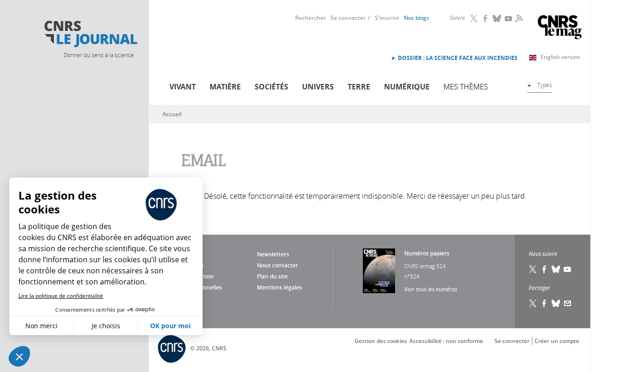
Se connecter (348, 18)
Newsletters (273, 254)
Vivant (182, 87)
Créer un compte (557, 341)
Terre (359, 87)
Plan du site (272, 276)
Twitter (474, 18)
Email (567, 303)
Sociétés (271, 87)
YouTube (508, 18)
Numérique (407, 87)
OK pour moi (170, 325)
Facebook (485, 18)
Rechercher (310, 18)
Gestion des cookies (381, 341)
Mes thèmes (465, 87)
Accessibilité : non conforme (446, 341)
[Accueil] (90, 34)
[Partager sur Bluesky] (556, 303)
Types (544, 85)
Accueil (172, 114)
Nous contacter (277, 265)
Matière (225, 87)
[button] (19, 356)
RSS (518, 18)
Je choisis (106, 325)
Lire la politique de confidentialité (60, 296)
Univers (318, 87)
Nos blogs (416, 18)
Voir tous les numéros (430, 289)
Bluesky (497, 18)
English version (561, 57)
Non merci (41, 325)
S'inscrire (387, 18)
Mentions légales (279, 287)
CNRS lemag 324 (425, 266)
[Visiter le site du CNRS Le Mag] (560, 28)
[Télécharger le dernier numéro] (379, 270)
